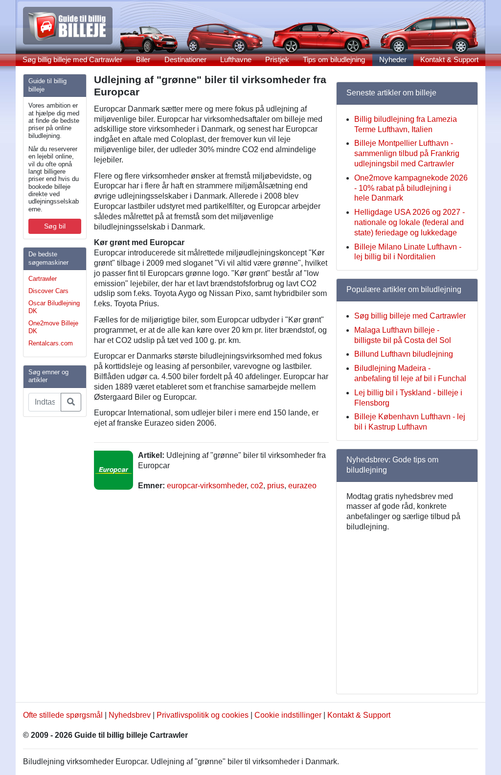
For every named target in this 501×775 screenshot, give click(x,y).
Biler (143, 59)
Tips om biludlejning (334, 59)
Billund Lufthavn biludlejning (403, 354)
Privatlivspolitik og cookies (203, 715)
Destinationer (185, 59)
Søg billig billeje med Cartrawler (72, 59)
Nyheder (393, 59)
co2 (256, 485)
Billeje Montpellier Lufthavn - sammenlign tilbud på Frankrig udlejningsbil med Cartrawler (406, 153)
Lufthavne (235, 59)
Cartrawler (42, 278)
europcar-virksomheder (207, 485)
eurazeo (302, 485)
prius (275, 485)
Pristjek (277, 59)
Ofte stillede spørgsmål (63, 715)
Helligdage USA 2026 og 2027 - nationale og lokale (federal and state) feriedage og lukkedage (409, 222)
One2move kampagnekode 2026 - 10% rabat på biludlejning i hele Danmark (411, 188)
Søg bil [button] (55, 226)
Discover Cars (48, 291)
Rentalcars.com (50, 343)
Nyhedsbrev (130, 715)
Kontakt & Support (449, 59)
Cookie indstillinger (287, 715)
